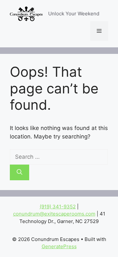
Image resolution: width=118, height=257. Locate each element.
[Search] (19, 172)
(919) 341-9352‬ (58, 206)
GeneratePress (59, 246)
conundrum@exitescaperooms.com (54, 214)
